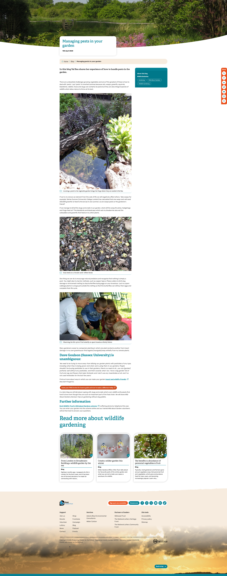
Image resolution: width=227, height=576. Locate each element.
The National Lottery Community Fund (127, 526)
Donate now (134, 503)
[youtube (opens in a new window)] (155, 503)
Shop (74, 516)
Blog (72, 61)
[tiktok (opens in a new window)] (164, 503)
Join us (62, 516)
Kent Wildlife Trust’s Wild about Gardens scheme (78, 406)
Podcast (76, 528)
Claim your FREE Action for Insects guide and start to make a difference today (87, 388)
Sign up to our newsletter (118, 503)
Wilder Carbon (92, 521)
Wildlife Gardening (142, 76)
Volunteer (63, 522)
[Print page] (224, 96)
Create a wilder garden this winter (110, 462)
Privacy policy (147, 519)
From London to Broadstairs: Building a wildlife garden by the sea (76, 463)
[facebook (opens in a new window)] (142, 503)
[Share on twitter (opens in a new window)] (224, 73)
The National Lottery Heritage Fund (125, 520)
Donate (62, 519)
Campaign (76, 522)
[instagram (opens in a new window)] (147, 503)
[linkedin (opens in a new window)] (160, 503)
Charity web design (66, 542)
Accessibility (146, 516)
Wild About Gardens (154, 80)
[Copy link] (224, 87)
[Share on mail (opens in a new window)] (224, 92)
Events (75, 531)
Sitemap (145, 522)
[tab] (66, 61)
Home (66, 61)
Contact (63, 531)
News (62, 528)
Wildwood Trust (120, 516)
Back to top (159, 566)
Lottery (62, 525)
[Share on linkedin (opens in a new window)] (224, 82)
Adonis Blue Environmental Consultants (96, 517)
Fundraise (76, 519)
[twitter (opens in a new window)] (151, 503)
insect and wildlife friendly (116, 379)
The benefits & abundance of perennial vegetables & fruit (148, 462)
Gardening (142, 80)
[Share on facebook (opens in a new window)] (224, 78)
